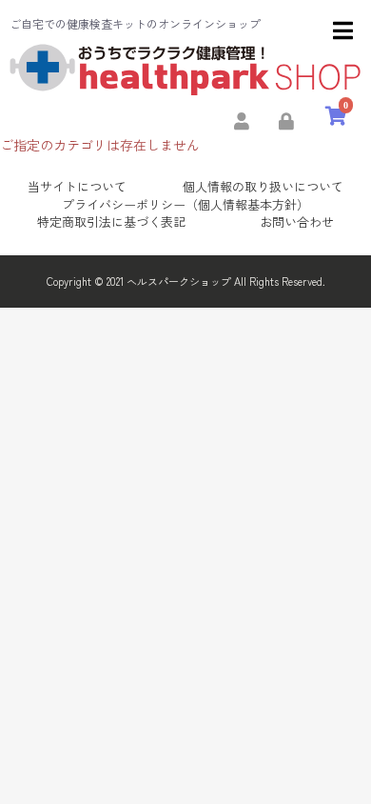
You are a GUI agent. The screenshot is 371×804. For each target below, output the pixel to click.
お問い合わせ (297, 221)
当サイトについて (77, 186)
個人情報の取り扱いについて (263, 186)
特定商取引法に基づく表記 (111, 221)
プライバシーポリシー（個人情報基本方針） (185, 204)
